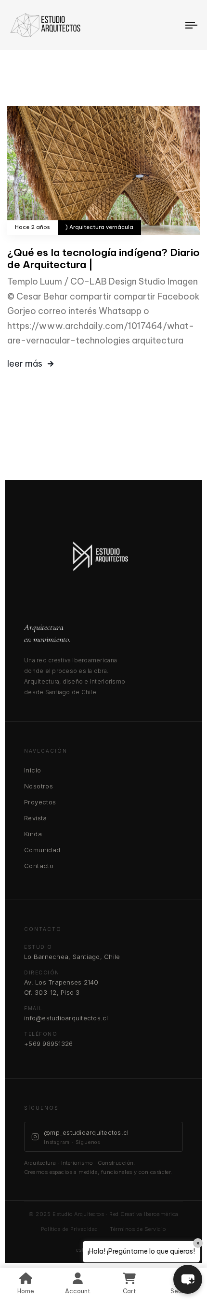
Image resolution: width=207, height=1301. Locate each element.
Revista (35, 818)
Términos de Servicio (138, 1229)
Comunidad (42, 850)
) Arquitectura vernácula (99, 227)
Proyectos (40, 802)
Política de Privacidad (69, 1229)
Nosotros (38, 786)
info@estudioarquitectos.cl (66, 1018)
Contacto (38, 866)
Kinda (33, 834)
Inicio (32, 770)
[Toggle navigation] (166, 25)
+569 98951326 (48, 1043)
